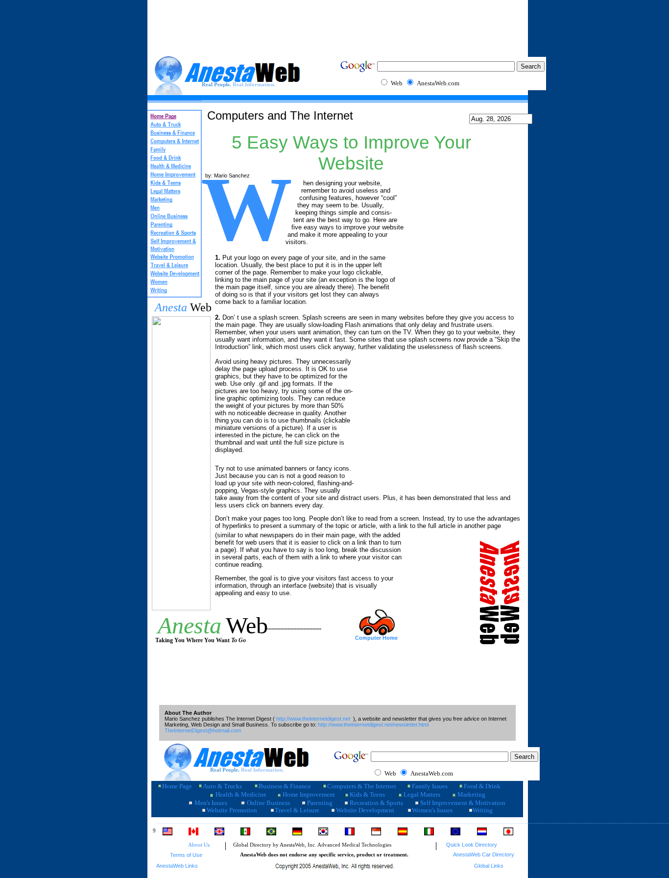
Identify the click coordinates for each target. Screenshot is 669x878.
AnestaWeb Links (177, 866)
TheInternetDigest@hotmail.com (203, 730)
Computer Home (376, 638)
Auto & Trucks (222, 786)
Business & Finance (285, 786)
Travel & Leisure (297, 810)
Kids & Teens (367, 794)
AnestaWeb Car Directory (483, 854)
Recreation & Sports (376, 802)
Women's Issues (432, 810)
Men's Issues (210, 802)
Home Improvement (309, 794)
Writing (483, 810)
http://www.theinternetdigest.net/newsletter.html (373, 724)
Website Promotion (232, 810)
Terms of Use (186, 855)
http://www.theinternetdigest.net (313, 719)
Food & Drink (482, 786)
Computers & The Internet (361, 786)
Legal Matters (422, 794)
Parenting (320, 802)
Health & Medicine (240, 794)
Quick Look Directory (471, 845)
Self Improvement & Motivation (462, 802)
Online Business (268, 802)
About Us (199, 845)
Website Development (365, 810)
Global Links (488, 866)
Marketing (471, 794)
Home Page (177, 786)
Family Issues (430, 786)
